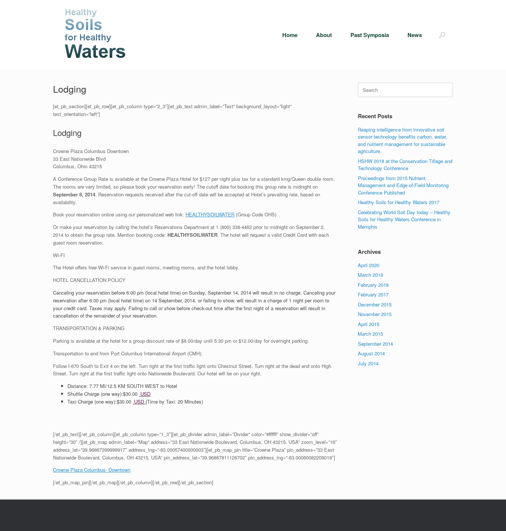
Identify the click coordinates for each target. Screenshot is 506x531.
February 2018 (373, 284)
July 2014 (368, 363)
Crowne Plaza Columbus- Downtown (91, 469)
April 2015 (368, 324)
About (324, 35)
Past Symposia (369, 35)
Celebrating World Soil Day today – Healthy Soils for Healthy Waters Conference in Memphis (404, 219)
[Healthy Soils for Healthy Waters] (96, 35)
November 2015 (375, 314)
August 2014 (371, 353)
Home (289, 35)
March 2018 (370, 274)
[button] (442, 35)
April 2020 (368, 265)
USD (144, 393)
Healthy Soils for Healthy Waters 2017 (398, 202)
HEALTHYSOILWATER (210, 214)
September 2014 (375, 343)
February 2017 (373, 294)
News (414, 35)
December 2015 (375, 304)
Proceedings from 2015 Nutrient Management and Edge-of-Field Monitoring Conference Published (403, 185)
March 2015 (370, 333)
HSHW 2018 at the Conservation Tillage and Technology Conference (405, 164)
